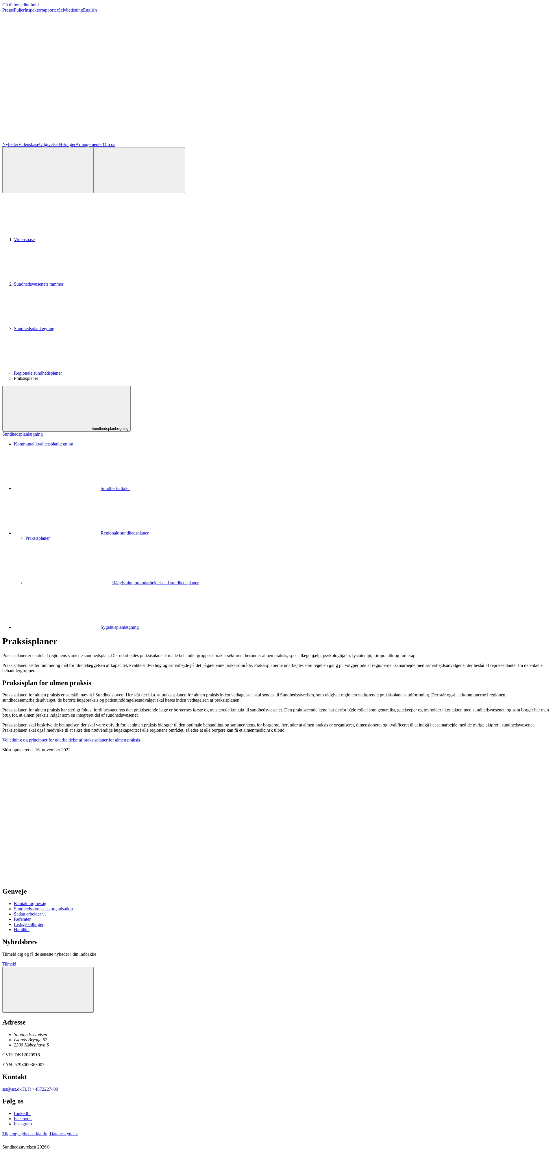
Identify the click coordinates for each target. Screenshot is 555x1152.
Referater (22, 919)
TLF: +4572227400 (40, 1089)
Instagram (23, 1123)
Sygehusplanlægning (120, 627)
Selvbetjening (70, 10)
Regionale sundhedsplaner (38, 373)
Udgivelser (49, 144)
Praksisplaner (37, 538)
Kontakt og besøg (30, 903)
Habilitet (21, 929)
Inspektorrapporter (41, 10)
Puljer (19, 10)
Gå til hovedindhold (20, 4)
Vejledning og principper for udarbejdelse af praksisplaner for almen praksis (71, 739)
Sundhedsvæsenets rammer (38, 284)
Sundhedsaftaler (115, 488)
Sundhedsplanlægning (34, 328)
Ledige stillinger (28, 924)
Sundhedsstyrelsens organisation (43, 908)
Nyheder (10, 144)
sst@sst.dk (12, 1089)
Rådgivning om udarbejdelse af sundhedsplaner (155, 582)
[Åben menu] (139, 170)
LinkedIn (22, 1113)
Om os (109, 144)
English (90, 10)
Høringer (67, 144)
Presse (8, 10)
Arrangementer (89, 144)
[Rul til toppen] (48, 990)
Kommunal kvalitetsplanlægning (43, 443)
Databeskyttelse (64, 1133)
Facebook (23, 1118)
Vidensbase (28, 144)
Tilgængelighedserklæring (26, 1133)
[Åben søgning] (48, 170)
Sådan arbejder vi (30, 913)
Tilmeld (9, 963)
